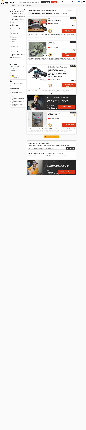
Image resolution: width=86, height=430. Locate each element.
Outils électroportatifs (18, 11)
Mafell (14, 39)
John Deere (63, 155)
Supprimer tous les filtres (61, 13)
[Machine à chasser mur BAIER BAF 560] (37, 119)
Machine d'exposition (17, 83)
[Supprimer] (39, 13)
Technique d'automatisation (18, 23)
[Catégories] (17, 2)
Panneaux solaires (32, 155)
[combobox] (17, 73)
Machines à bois (17, 21)
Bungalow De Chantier (49, 155)
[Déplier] (51, 39)
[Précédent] (28, 25)
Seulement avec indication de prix (18, 55)
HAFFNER (14, 37)
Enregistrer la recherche (52, 137)
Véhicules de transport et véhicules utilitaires (18, 18)
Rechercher (46, 2)
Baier (14, 36)
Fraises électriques (18, 13)
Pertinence (70, 10)
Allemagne (17, 76)
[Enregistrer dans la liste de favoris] (75, 21)
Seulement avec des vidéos (18, 102)
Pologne (16, 77)
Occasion (14, 85)
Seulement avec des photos (18, 99)
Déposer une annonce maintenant (66, 107)
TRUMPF (14, 41)
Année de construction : (15, 57)
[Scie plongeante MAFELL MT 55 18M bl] (37, 25)
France (14, 68)
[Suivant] (46, 25)
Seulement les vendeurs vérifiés (17, 105)
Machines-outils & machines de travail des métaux (18, 15)
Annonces (15, 90)
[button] (84, 2)
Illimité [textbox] (13, 73)
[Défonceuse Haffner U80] (37, 49)
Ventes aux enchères (17, 92)
